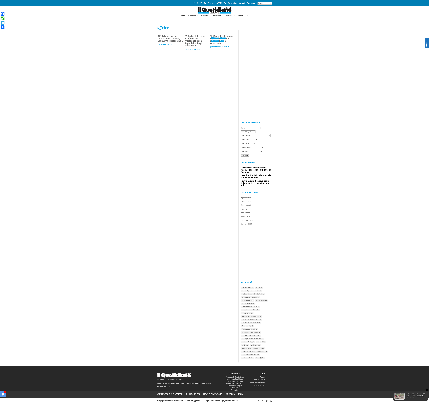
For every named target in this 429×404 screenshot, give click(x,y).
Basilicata (217, 15)
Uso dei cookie (212, 394)
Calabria (204, 15)
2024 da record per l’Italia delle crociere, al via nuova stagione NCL (170, 38)
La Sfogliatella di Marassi (252, 338)
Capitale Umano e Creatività (253, 294)
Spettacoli (247, 358)
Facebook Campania (234, 383)
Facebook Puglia (235, 386)
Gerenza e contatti (170, 394)
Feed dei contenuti (258, 380)
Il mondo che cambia (250, 310)
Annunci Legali (247, 287)
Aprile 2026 (245, 213)
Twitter (235, 388)
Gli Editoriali (248, 303)
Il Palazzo (247, 313)
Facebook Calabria (235, 381)
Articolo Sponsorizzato (251, 291)
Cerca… (211, 3)
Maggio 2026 (246, 209)
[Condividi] (2, 27)
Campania (229, 15)
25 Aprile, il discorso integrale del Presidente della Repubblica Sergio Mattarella (195, 41)
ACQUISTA (221, 3)
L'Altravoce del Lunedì (251, 323)
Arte (259, 287)
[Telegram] (2, 23)
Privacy (230, 394)
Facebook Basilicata (234, 379)
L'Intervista (247, 326)
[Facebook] (2, 14)
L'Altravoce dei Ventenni (252, 319)
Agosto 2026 (246, 198)
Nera (222, 41)
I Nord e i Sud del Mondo (251, 316)
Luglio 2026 (245, 201)
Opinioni (246, 348)
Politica (258, 348)
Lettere (261, 342)
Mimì (245, 345)
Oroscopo (251, 3)
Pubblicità (193, 394)
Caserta (223, 38)
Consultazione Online (250, 297)
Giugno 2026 (246, 205)
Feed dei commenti (257, 382)
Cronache (215, 41)
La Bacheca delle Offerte (251, 332)
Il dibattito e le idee (250, 307)
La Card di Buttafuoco (251, 335)
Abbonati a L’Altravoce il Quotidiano (172, 380)
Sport (260, 358)
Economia (261, 300)
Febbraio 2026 (247, 220)
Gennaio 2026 (246, 224)
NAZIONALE (192, 15)
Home (183, 15)
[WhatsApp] (2, 18)
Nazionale (255, 345)
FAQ (240, 394)
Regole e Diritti (248, 351)
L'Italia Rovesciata (250, 329)
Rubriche (262, 351)
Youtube (234, 390)
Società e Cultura (250, 354)
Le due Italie (248, 342)
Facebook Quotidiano (235, 377)
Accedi (262, 377)
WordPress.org (259, 385)
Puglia (240, 15)
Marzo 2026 (245, 216)
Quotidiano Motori (236, 3)
